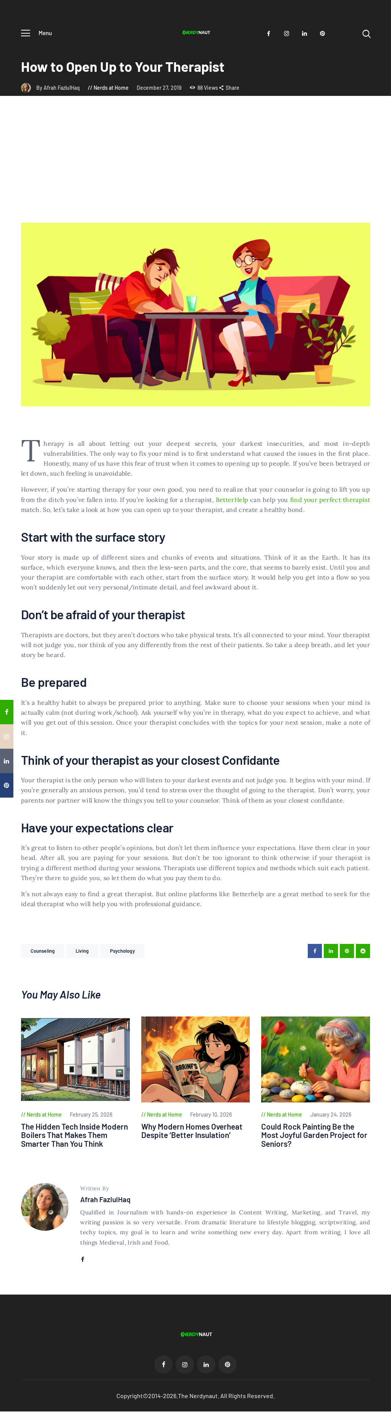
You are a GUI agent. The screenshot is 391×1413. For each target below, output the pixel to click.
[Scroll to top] (383, 835)
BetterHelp (232, 499)
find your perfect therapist (330, 499)
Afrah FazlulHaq (105, 1199)
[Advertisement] (195, 165)
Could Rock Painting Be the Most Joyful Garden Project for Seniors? (314, 1135)
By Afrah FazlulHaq (58, 87)
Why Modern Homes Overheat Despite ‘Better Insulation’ (191, 1131)
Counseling (43, 951)
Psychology (122, 951)
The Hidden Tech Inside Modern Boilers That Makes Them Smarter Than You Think (74, 1135)
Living (82, 951)
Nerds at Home (111, 87)
